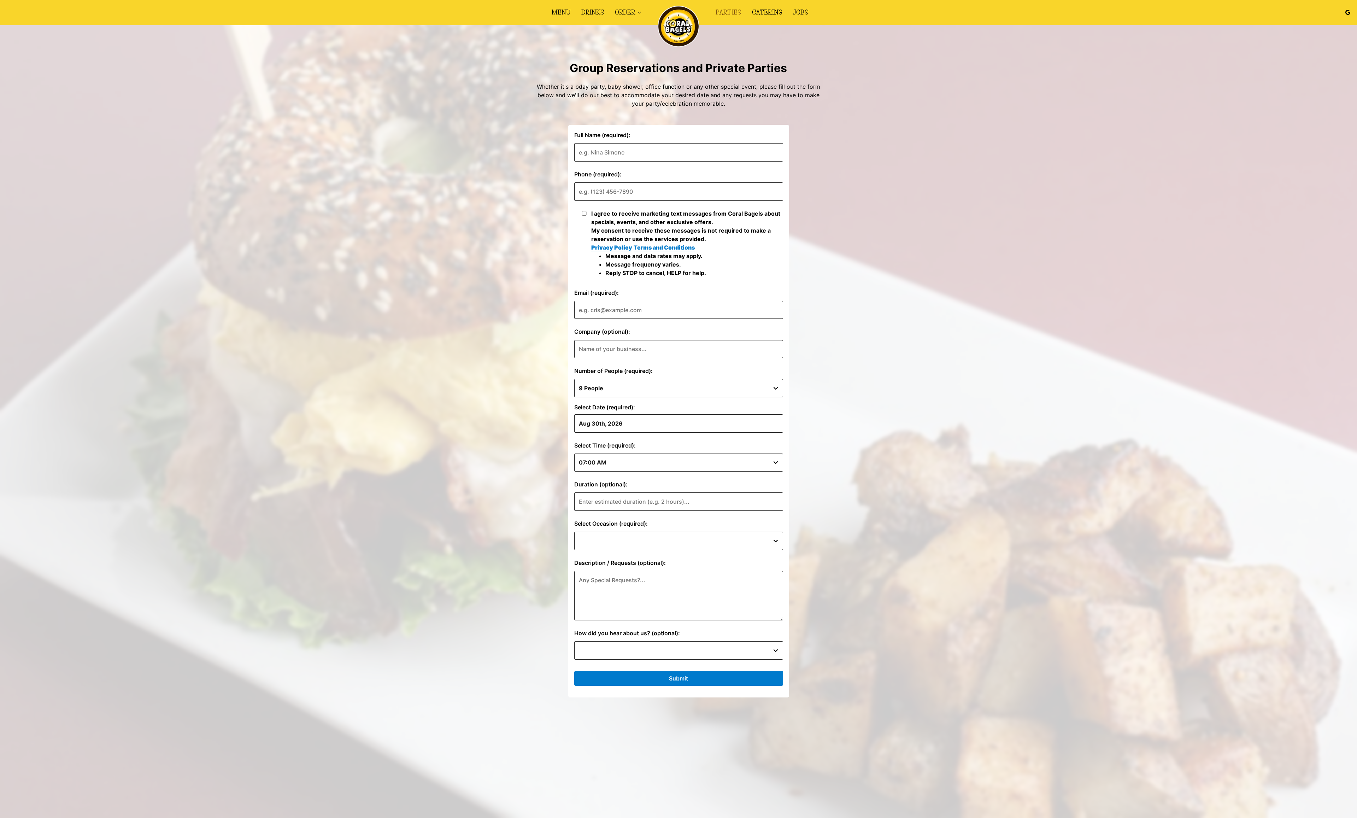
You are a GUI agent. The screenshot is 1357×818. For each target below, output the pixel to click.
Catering (767, 12)
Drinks (592, 12)
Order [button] (625, 12)
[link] (678, 26)
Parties (728, 12)
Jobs (801, 12)
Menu (561, 12)
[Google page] (1347, 12)
